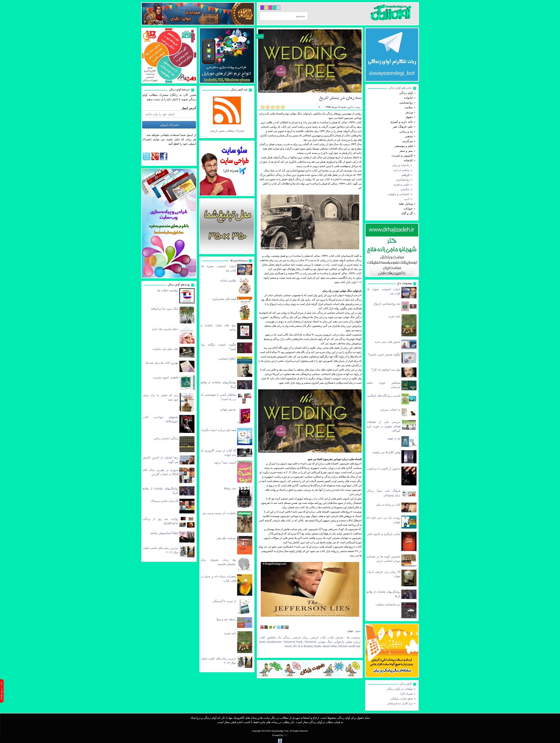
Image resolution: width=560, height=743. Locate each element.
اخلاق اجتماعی (227, 358)
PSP (286, 735)
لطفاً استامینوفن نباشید (164, 533)
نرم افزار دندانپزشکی (400, 703)
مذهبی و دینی (401, 170)
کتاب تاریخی (318, 637)
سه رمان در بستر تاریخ (340, 98)
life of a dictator (303, 646)
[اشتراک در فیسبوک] (282, 627)
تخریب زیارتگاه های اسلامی (383, 395)
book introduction (270, 641)
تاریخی (260, 36)
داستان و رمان (401, 165)
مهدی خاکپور (353, 107)
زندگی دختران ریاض (166, 438)
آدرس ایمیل (189, 108)
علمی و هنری (402, 184)
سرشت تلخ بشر (226, 538)
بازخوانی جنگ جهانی (331, 641)
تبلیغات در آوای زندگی (400, 688)
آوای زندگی (406, 684)
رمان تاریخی (300, 637)
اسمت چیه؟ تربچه (225, 462)
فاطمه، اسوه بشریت (165, 377)
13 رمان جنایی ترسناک (164, 500)
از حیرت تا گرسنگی (224, 601)
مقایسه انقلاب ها (168, 290)
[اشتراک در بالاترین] (287, 627)
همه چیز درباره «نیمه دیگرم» (218, 430)
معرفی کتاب (335, 637)
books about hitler (325, 646)
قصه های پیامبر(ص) (224, 298)
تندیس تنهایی (228, 409)
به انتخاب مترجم (390, 409)
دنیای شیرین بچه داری (165, 328)
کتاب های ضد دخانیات (165, 349)
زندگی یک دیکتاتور (278, 637)
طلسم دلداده (228, 280)
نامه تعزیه (230, 633)
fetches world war (349, 646)
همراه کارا (406, 693)
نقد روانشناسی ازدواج (387, 303)
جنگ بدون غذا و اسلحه (164, 308)
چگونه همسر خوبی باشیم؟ (384, 354)
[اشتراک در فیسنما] (266, 627)
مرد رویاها (230, 488)
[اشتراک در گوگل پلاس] (262, 627)
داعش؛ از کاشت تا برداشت (383, 468)
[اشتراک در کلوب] (274, 627)
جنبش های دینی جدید (387, 341)
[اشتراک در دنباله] (270, 627)
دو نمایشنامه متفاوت (387, 604)
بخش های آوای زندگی (400, 88)
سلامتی (405, 189)
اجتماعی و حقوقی (399, 194)
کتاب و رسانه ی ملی (388, 504)
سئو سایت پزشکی (401, 698)
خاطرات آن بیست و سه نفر (219, 513)
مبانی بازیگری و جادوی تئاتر (383, 534)
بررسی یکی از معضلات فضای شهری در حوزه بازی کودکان (383, 426)
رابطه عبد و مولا (226, 619)
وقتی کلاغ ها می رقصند (386, 452)
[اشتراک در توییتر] (278, 627)
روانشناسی (403, 179)
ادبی (407, 198)
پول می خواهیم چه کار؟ (386, 369)
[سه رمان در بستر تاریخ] (310, 61)
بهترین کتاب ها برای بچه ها (162, 362)
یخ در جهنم (393, 438)
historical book (293, 641)
